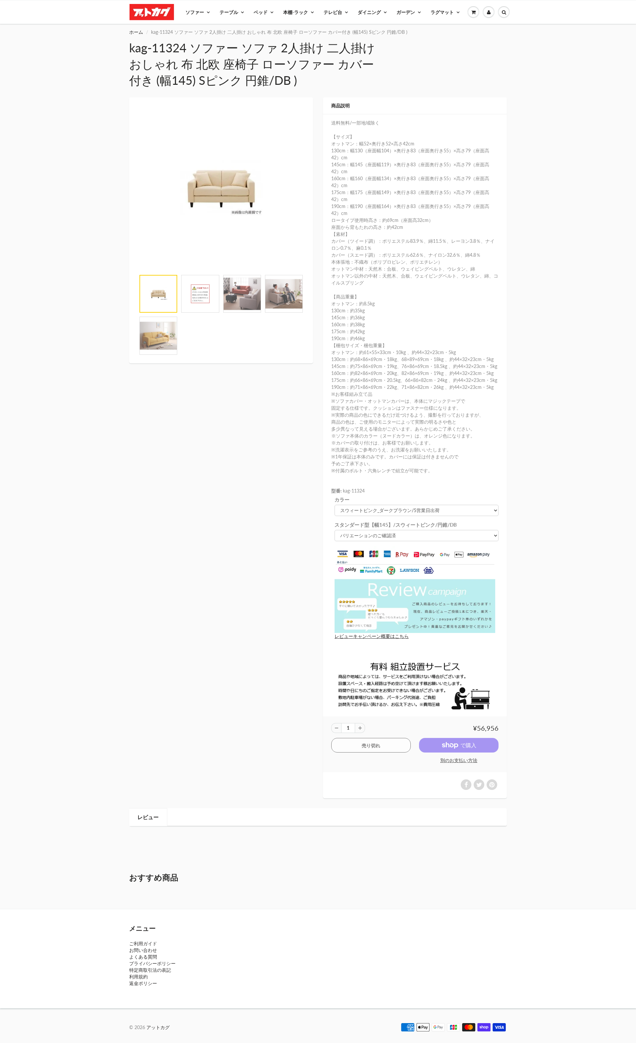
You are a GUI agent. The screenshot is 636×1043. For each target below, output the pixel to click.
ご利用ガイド (143, 943)
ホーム (136, 32)
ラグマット (442, 12)
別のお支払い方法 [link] (458, 760)
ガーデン (406, 12)
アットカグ (158, 1027)
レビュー (148, 817)
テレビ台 (333, 12)
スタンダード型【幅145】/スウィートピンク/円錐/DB (396, 525)
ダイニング (369, 12)
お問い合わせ (143, 950)
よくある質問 (143, 957)
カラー (342, 499)
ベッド (261, 12)
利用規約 (138, 976)
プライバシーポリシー (152, 963)
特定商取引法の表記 (150, 970)
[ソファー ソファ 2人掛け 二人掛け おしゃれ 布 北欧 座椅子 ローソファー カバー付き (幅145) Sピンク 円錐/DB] (221, 187)
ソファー (195, 12)
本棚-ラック (295, 12)
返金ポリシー (143, 983)
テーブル (229, 12)
